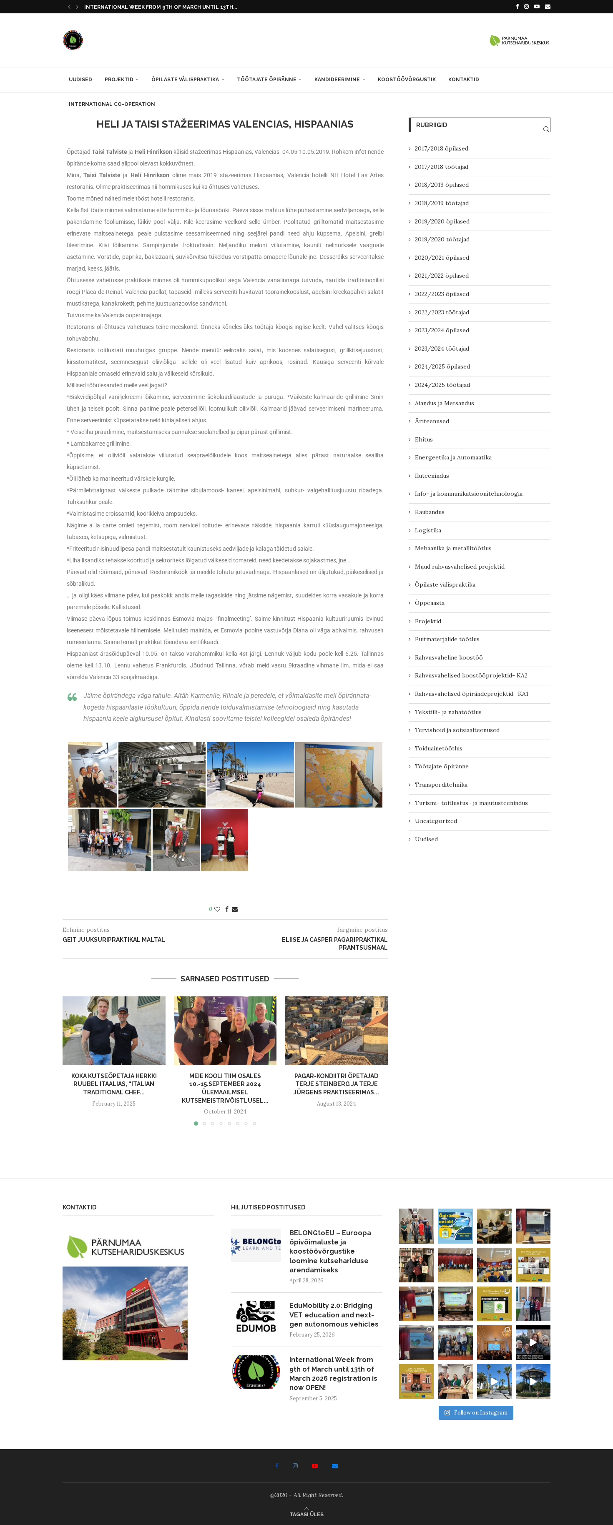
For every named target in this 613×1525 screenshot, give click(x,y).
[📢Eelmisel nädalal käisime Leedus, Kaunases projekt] (416, 1381)
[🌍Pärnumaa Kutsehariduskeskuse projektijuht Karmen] (455, 1381)
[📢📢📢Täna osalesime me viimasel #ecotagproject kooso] (533, 1265)
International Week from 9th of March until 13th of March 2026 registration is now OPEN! (333, 1374)
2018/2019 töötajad (442, 203)
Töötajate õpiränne (266, 80)
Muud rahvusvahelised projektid (460, 566)
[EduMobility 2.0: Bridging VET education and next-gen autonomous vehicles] (256, 1317)
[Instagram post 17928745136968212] (533, 1342)
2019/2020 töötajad (442, 239)
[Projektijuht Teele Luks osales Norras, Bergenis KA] (494, 1342)
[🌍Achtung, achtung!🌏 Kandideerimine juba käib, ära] (455, 1226)
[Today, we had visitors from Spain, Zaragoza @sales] (416, 1226)
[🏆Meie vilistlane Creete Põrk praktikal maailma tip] (416, 1265)
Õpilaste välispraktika (185, 80)
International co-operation (112, 104)
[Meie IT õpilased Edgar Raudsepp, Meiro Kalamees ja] (533, 1304)
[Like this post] (217, 909)
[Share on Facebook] (227, 909)
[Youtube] (537, 6)
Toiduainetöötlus (438, 748)
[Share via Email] (235, 909)
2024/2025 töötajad (442, 385)
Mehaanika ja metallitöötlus (453, 548)
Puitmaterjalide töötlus (447, 639)
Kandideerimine (337, 80)
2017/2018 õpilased (441, 148)
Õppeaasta (430, 603)
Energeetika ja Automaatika (453, 457)
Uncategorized (436, 821)
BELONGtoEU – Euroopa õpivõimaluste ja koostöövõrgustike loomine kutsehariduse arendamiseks (330, 1251)
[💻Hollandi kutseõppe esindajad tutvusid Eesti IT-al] (455, 1265)
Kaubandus (430, 512)
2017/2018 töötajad (441, 167)
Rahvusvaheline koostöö (449, 657)
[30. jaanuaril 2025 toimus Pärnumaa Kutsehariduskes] (494, 1265)
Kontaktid (463, 80)
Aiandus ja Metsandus (444, 403)
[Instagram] (526, 6)
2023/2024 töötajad (442, 348)
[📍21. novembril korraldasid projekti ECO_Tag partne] (494, 1304)
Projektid (119, 80)
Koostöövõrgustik (407, 80)
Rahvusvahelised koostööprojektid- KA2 (471, 675)
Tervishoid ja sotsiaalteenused (457, 730)
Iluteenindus (432, 475)
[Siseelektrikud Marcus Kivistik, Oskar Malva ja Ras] (533, 1381)
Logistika (428, 530)
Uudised (80, 80)
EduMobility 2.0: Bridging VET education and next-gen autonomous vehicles (334, 1315)
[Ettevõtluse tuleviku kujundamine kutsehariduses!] (494, 1226)
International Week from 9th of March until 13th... (160, 7)
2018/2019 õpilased (442, 184)
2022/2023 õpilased (442, 294)
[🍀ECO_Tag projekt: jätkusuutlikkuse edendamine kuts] (533, 1226)
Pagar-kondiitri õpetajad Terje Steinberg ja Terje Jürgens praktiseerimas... (336, 1084)
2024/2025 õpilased (442, 366)
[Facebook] (517, 6)
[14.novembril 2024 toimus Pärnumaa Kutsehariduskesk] (416, 1342)
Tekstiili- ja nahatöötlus (448, 712)
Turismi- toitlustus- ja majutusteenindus (471, 803)
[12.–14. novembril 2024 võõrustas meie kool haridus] (455, 1342)
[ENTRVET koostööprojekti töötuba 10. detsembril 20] (416, 1304)
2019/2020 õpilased (442, 221)
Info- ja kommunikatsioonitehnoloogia (469, 493)
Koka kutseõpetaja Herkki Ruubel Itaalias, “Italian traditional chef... (114, 1084)
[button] (69, 6)
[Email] (547, 6)
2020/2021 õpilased (442, 257)
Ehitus (424, 439)
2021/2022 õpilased (442, 275)
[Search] (546, 129)
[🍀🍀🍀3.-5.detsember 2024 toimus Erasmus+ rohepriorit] (455, 1304)
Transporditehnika (441, 784)
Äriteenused (432, 421)
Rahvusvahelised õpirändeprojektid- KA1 (471, 693)
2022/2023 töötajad (442, 312)
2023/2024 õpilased (442, 330)
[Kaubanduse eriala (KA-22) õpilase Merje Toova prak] (494, 1381)
